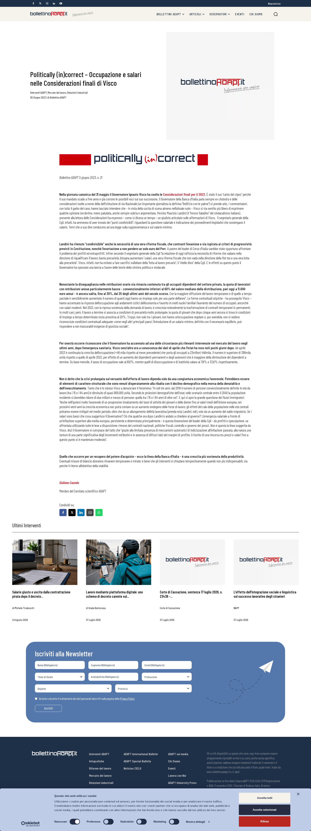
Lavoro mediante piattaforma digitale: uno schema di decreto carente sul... (114, 594)
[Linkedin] (54, 3)
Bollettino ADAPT (58, 97)
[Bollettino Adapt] (61, 14)
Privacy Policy (127, 698)
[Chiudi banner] (298, 794)
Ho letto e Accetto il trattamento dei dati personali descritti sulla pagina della (86, 698)
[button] (276, 14)
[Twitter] (40, 3)
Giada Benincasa (97, 608)
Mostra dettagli (195, 821)
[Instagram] (47, 3)
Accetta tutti (264, 797)
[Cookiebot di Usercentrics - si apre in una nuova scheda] (30, 824)
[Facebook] (33, 3)
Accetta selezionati (264, 809)
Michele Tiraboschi (24, 608)
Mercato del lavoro (57, 92)
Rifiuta (264, 821)
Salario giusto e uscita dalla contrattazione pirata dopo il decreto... (41, 594)
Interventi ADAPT (38, 92)
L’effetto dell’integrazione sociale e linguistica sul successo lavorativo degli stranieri (265, 594)
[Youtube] (61, 3)
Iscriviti (48, 708)
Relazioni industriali (77, 92)
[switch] (108, 822)
